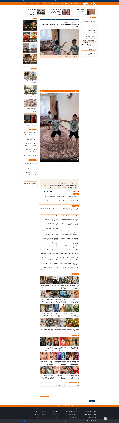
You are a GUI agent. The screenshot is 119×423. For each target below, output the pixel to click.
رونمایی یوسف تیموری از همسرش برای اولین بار (70, 249)
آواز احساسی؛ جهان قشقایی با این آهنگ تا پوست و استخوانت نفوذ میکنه (69, 246)
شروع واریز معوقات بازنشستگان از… (90, 411)
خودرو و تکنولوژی (47, 406)
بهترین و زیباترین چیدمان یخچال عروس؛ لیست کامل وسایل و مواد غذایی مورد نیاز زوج (47, 329)
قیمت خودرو (55, 411)
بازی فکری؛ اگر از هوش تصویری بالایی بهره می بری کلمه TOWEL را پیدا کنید (31, 151)
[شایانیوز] (89, 3)
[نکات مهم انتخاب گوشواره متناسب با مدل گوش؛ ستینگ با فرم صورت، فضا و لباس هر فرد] (91, 12)
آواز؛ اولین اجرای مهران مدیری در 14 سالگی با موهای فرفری (49, 224)
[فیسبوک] (44, 192)
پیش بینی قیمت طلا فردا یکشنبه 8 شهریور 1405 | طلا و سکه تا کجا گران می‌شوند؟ (88, 21)
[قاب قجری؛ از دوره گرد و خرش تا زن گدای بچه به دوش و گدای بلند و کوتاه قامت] (72, 280)
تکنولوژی (52, 3)
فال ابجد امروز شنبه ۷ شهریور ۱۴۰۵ (31, 134)
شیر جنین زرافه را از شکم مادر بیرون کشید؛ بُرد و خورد (69, 253)
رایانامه (78, 390)
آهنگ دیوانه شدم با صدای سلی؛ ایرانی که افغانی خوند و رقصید (49, 246)
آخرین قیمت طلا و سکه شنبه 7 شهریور (89, 26)
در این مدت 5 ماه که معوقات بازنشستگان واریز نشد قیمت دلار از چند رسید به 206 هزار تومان (89, 53)
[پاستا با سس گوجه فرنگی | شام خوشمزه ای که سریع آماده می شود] (30, 37)
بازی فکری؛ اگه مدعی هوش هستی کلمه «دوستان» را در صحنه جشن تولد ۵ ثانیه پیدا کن (31, 145)
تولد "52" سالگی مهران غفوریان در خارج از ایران (70, 267)
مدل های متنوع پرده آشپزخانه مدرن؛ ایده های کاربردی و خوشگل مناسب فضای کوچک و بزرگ (46, 315)
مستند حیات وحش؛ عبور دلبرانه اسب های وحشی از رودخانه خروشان (69, 231)
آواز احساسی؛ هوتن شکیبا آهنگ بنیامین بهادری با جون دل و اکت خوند (49, 242)
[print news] (73, 91)
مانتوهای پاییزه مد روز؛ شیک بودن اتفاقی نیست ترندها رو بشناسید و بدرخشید (73, 348)
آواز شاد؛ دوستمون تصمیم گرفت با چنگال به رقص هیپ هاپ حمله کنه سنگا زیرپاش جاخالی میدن (60, 185)
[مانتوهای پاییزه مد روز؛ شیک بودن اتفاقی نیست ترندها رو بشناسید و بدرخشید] (72, 341)
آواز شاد (74, 191)
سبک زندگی (57, 3)
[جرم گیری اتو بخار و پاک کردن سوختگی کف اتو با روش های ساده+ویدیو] (30, 103)
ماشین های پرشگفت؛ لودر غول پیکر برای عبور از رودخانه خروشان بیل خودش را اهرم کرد (50, 227)
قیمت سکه (43, 411)
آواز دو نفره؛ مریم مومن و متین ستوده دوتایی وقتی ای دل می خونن (49, 231)
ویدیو (49, 3)
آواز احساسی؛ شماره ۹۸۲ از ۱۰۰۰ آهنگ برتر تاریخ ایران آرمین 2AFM (49, 260)
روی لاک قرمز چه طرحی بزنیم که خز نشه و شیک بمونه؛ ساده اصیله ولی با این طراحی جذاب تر (73, 377)
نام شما (78, 385)
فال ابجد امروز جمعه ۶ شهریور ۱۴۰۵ (31, 137)
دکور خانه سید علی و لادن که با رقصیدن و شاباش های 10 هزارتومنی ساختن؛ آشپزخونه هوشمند (55, 12)
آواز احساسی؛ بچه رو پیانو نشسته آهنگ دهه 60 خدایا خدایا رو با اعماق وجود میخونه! (69, 224)
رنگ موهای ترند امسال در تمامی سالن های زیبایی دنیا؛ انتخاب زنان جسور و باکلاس (60, 363)
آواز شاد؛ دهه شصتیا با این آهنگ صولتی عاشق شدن (49, 234)
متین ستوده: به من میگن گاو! (31, 169)
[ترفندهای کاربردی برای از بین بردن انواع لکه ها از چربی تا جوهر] (30, 89)
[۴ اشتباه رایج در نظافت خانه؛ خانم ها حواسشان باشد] (30, 75)
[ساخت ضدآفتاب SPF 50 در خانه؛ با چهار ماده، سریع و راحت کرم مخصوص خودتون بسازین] (46, 370)
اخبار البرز (45, 3)
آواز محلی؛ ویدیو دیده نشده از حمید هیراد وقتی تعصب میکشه (69, 220)
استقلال (55, 417)
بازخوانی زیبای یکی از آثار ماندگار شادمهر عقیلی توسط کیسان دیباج (69, 264)
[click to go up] (105, 418)
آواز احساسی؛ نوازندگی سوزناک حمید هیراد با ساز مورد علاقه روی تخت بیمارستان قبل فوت (69, 209)
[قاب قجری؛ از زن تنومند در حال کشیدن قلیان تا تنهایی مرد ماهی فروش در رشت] (59, 280)
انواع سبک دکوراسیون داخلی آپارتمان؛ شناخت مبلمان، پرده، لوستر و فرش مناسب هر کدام (73, 301)
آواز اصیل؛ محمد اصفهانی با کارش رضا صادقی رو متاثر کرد (49, 212)
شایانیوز (60, 421)
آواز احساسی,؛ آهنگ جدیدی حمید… (90, 414)
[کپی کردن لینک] (77, 91)
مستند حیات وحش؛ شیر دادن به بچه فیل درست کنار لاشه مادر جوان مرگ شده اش (69, 235)
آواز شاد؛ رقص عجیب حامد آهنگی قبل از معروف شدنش (69, 257)
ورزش (61, 3)
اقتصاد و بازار (64, 3)
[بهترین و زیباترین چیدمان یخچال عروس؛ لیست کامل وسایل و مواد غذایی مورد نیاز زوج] (46, 322)
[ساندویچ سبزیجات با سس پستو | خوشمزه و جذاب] (30, 59)
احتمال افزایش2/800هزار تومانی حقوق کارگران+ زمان (49, 208)
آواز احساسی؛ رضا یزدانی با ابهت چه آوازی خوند (50, 267)
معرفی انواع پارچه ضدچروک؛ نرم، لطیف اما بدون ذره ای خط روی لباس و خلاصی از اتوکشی (60, 315)
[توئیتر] (47, 192)
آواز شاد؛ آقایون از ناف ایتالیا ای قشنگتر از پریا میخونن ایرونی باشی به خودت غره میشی (62, 188)
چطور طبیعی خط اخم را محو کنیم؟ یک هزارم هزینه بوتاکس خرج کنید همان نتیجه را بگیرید (59, 348)
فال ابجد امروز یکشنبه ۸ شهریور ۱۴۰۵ (30, 132)
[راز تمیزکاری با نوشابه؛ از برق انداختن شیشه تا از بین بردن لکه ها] (30, 119)
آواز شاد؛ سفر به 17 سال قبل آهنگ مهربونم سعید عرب (49, 257)
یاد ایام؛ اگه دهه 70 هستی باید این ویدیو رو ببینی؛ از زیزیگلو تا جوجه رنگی (49, 254)
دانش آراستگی (54, 414)
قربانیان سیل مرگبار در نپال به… (72, 417)
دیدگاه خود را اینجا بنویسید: (60, 385)
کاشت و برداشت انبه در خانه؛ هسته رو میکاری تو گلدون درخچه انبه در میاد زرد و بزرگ (73, 329)
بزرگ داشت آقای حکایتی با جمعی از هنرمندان (70, 227)
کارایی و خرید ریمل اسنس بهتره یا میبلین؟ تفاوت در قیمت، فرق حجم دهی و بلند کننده (46, 363)
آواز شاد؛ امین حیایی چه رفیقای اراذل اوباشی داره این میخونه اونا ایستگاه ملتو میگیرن (62, 200)
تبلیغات (30, 1)
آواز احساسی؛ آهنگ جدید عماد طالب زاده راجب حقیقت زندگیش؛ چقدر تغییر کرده (50, 239)
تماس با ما (38, 1)
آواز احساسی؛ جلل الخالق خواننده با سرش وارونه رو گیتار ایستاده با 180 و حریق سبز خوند (69, 216)
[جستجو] (24, 1)
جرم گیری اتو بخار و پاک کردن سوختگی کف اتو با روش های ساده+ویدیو (31, 110)
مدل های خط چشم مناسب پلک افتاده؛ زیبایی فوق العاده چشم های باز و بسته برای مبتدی (59, 377)
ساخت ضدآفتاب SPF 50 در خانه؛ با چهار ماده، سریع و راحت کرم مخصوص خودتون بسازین (47, 377)
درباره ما (33, 1)
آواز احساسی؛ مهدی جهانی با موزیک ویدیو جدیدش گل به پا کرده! (69, 212)
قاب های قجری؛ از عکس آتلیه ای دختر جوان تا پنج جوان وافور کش (47, 286)
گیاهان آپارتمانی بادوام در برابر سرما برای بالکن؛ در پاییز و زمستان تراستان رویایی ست (72, 315)
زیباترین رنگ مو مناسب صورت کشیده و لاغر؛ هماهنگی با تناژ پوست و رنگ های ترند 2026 (47, 348)
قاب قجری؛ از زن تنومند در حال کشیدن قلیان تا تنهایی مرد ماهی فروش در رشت (60, 287)
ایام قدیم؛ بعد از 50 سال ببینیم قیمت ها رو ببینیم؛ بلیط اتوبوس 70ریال (49, 250)
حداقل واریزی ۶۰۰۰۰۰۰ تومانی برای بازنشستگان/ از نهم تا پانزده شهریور (89, 37)
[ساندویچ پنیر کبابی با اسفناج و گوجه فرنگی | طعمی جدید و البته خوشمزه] (30, 25)
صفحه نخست (76, 3)
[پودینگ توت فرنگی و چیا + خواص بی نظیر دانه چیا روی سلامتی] (30, 48)
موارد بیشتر (42, 269)
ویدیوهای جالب (75, 206)
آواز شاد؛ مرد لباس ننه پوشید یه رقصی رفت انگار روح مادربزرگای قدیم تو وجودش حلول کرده (61, 196)
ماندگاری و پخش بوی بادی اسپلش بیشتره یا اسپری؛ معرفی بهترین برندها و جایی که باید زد (73, 363)
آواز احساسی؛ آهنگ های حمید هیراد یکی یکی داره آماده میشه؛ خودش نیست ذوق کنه (69, 260)
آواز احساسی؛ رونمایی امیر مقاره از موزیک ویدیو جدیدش (50, 264)
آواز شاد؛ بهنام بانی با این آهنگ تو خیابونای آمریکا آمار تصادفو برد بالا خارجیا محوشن (62, 183)
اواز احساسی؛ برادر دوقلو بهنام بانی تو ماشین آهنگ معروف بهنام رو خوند (49, 220)
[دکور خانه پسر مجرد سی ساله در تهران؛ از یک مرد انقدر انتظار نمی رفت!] (59, 322)
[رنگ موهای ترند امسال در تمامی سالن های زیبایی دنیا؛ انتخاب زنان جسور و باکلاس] (59, 356)
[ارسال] (75, 91)
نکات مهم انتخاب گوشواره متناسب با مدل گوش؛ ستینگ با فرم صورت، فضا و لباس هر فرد (80, 12)
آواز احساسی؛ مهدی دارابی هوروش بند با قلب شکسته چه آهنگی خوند (69, 239)
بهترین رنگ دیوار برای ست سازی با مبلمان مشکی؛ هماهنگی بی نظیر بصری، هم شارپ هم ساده (30, 12)
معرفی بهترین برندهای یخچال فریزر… (90, 417)
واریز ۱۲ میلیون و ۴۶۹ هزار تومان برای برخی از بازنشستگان (88, 48)
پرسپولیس (43, 414)
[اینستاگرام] (93, 421)
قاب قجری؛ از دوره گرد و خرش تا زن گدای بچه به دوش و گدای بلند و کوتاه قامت (73, 287)
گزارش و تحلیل (70, 3)
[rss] (95, 421)
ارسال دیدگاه (44, 396)
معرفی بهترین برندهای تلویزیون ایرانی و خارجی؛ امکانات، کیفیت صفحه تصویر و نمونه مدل (60, 301)
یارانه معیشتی (44, 417)
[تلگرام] (51, 192)
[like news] (41, 91)
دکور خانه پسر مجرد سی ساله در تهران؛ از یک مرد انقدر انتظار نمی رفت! (60, 329)
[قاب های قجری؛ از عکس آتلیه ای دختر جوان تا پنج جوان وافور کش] (46, 280)
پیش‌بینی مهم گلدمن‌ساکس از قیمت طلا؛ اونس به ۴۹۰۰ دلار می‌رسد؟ (89, 33)
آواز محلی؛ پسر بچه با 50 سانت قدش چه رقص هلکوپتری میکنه (70, 242)
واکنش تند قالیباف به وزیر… (72, 414)
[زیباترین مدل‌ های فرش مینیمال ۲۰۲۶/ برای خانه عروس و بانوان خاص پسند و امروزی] (46, 294)
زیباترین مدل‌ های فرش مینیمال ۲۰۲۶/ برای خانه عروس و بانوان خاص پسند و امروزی (47, 301)
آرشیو (38, 417)
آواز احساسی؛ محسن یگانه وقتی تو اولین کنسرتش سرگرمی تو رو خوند (50, 216)
